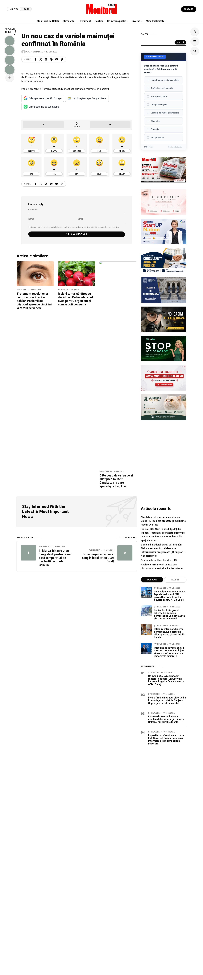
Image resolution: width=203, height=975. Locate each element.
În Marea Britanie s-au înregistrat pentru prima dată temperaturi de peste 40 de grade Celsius (55, 558)
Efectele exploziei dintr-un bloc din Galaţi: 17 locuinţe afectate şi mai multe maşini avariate (163, 521)
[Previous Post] (28, 552)
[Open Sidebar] (195, 41)
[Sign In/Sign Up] (195, 32)
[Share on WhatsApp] (46, 59)
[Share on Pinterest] (51, 59)
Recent (175, 580)
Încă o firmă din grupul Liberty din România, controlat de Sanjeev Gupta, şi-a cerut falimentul (169, 614)
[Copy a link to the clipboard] (61, 59)
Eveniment (94, 550)
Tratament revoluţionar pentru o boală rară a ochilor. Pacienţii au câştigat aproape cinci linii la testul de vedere (34, 301)
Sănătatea (155, 121)
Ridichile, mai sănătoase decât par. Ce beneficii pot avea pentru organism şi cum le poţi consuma (75, 299)
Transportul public (159, 96)
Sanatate (38, 52)
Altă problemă (157, 137)
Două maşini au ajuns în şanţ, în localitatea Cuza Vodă (98, 557)
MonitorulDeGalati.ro (175, 147)
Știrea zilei (160, 588)
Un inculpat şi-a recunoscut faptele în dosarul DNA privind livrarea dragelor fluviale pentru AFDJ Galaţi (169, 595)
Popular (152, 580)
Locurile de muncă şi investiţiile (165, 113)
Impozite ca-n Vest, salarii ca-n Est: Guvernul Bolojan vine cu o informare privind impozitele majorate (169, 651)
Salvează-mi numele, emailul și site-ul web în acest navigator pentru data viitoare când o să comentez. (75, 227)
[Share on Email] (56, 59)
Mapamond (44, 547)
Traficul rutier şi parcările (162, 88)
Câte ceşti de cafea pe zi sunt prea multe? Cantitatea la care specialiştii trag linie (116, 481)
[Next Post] (124, 552)
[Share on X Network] (40, 59)
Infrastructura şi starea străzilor (165, 80)
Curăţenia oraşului (159, 104)
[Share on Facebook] (35, 59)
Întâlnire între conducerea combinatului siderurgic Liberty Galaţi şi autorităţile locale (169, 633)
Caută (180, 42)
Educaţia (155, 129)
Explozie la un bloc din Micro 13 (159, 560)
